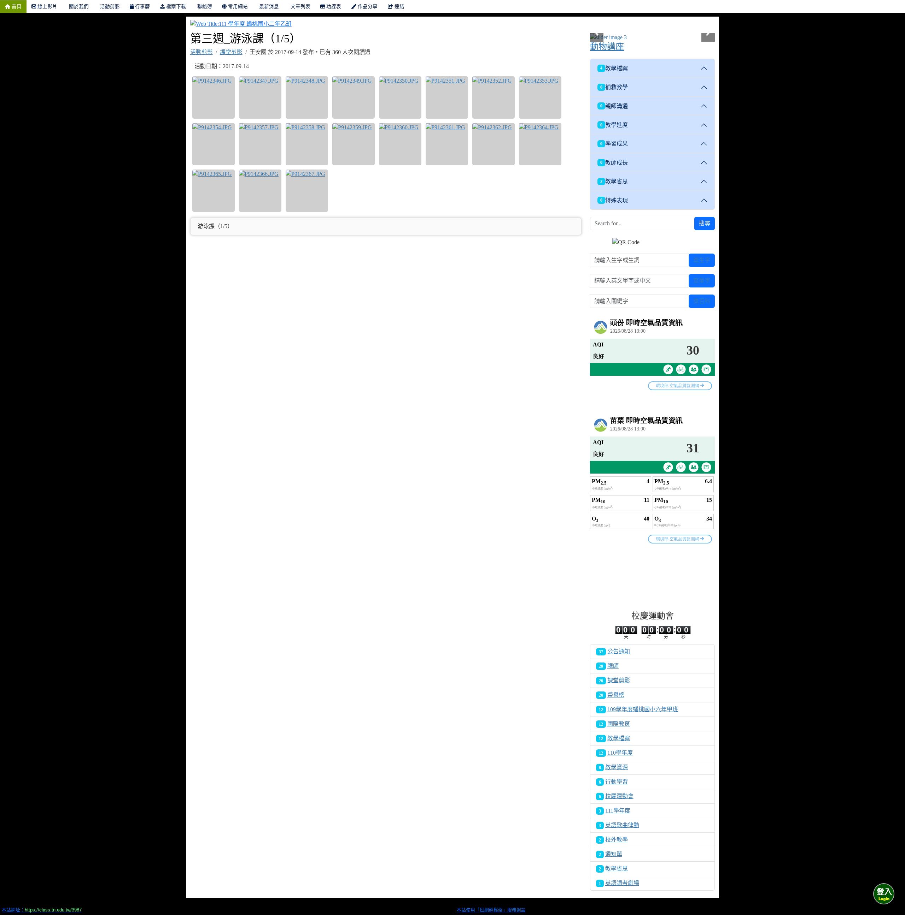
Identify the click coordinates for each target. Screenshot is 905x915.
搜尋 (704, 223)
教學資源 (616, 767)
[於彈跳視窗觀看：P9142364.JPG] (540, 144)
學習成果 (614, 144)
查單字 (701, 281)
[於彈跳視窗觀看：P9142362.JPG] (493, 144)
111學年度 (617, 811)
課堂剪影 (231, 52)
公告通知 (618, 651)
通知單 (613, 854)
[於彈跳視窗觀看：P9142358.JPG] (307, 144)
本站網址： (42, 910)
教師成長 (614, 163)
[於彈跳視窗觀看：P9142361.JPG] (447, 144)
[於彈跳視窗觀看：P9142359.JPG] (353, 144)
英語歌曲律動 (622, 825)
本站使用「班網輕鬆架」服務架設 (491, 910)
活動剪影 (201, 52)
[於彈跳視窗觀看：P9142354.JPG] (213, 144)
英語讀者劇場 (622, 883)
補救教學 (614, 87)
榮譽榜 (615, 695)
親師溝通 (614, 106)
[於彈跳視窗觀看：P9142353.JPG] (540, 97)
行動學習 (616, 782)
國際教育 (618, 724)
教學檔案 (614, 68)
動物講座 (607, 46)
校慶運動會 (619, 796)
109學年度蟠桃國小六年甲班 (642, 709)
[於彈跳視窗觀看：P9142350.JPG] (400, 97)
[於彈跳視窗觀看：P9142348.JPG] (307, 97)
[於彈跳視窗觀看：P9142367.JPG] (307, 191)
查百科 (701, 301)
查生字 (701, 260)
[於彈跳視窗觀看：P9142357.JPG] (260, 144)
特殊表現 (614, 200)
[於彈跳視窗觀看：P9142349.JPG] (353, 97)
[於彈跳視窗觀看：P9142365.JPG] (213, 191)
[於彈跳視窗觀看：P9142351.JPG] (447, 97)
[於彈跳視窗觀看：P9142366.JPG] (260, 191)
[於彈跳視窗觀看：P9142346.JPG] (213, 97)
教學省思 (614, 181)
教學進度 (614, 125)
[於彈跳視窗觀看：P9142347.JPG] (260, 97)
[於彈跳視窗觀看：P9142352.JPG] (493, 97)
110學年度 (620, 753)
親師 (613, 666)
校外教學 (616, 840)
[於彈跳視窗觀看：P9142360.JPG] (400, 144)
